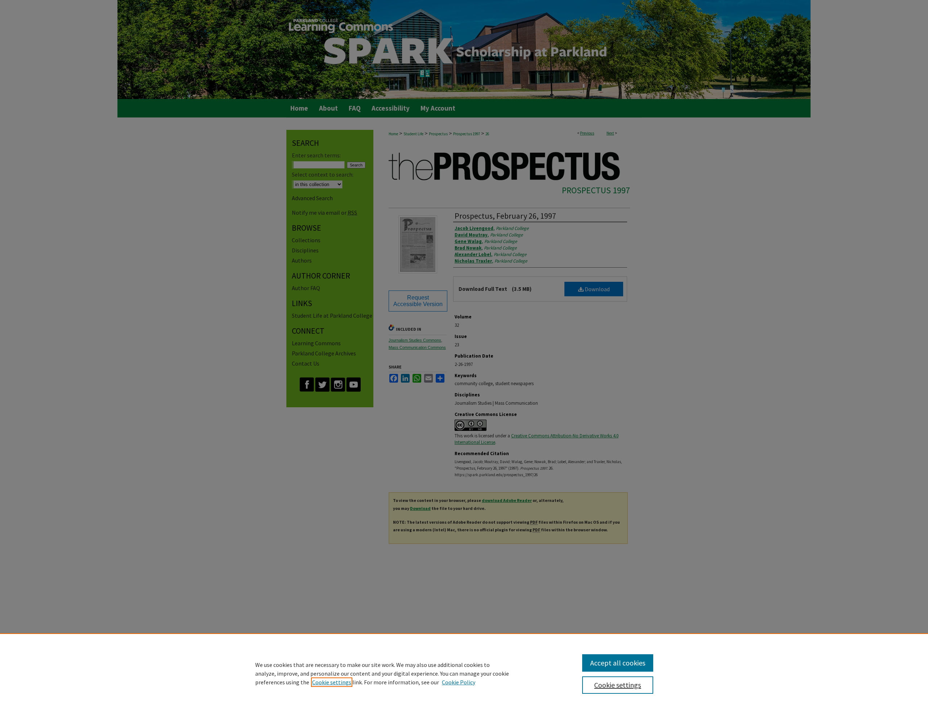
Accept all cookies (617, 662)
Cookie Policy (458, 682)
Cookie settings (331, 682)
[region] (464, 673)
